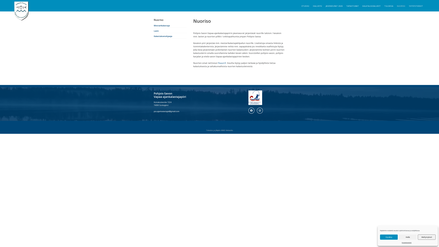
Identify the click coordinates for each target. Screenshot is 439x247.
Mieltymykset (426, 237)
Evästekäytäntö (407, 243)
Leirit (156, 31)
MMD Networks (227, 130)
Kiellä (408, 237)
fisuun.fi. (222, 63)
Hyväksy (388, 237)
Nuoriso (158, 19)
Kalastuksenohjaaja (163, 36)
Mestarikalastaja (162, 25)
